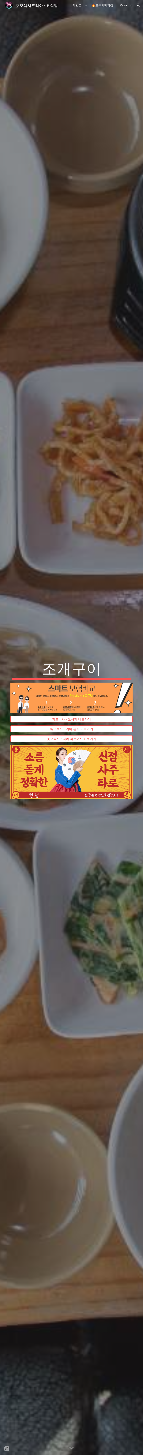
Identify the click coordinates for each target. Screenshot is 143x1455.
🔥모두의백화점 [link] (102, 5)
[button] (138, 5)
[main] (71, 669)
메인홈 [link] (76, 5)
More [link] (123, 5)
